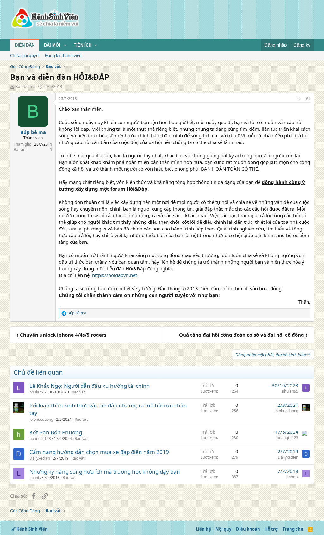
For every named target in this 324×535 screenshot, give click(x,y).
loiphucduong (41, 419)
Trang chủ (293, 529)
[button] (65, 45)
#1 (308, 98)
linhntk (35, 477)
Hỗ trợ (271, 529)
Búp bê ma (25, 86)
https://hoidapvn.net (114, 275)
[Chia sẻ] (299, 99)
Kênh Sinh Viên (32, 529)
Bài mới (52, 45)
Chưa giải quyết (25, 55)
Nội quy (223, 529)
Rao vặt (78, 392)
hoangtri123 (40, 438)
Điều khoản (248, 529)
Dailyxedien (39, 458)
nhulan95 (37, 392)
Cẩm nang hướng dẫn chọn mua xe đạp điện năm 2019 (99, 452)
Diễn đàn (24, 45)
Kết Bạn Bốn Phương (55, 432)
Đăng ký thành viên (63, 55)
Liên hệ (203, 529)
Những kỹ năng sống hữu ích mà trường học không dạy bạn (104, 471)
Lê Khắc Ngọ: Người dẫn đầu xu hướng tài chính (89, 385)
